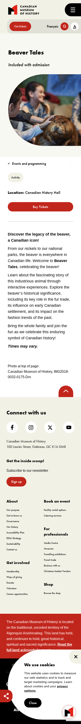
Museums (48, 548)
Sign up (16, 481)
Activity (15, 177)
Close (33, 703)
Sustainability (13, 544)
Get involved (18, 562)
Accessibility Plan (15, 532)
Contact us (11, 549)
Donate (10, 582)
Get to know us (14, 515)
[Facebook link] (12, 427)
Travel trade (50, 560)
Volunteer (11, 588)
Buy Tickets (40, 207)
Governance (12, 521)
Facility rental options (55, 510)
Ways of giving (14, 577)
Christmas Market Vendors (57, 571)
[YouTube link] (69, 427)
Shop (48, 584)
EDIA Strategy (13, 538)
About (12, 501)
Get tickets (20, 26)
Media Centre (51, 543)
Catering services (52, 515)
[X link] (50, 427)
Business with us (52, 565)
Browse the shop (52, 593)
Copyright (18, 665)
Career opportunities (17, 594)
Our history (12, 527)
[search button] (64, 26)
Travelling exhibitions (55, 554)
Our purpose (12, 510)
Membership (12, 571)
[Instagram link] (31, 427)
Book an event (57, 501)
